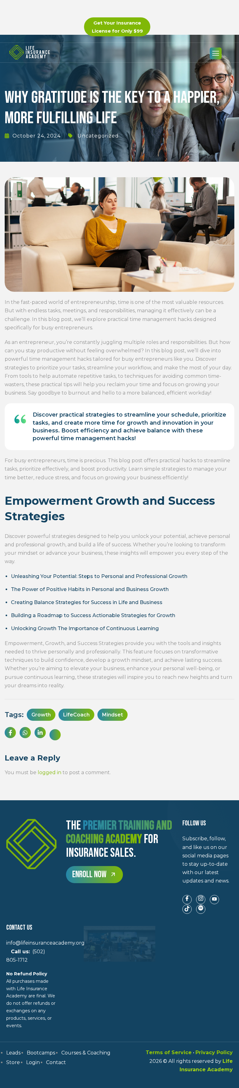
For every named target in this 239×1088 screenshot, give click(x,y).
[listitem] (207, 859)
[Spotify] (200, 909)
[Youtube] (214, 899)
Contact (56, 1062)
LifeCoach (76, 715)
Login (33, 1062)
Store (13, 1062)
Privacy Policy (214, 1052)
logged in (49, 772)
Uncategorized (98, 136)
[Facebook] (187, 899)
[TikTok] (187, 909)
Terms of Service (169, 1052)
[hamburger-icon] (216, 53)
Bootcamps (41, 1053)
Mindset (112, 715)
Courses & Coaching (85, 1053)
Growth (41, 715)
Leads (13, 1053)
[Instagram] (200, 899)
